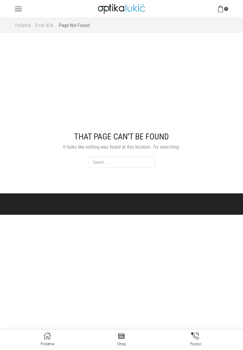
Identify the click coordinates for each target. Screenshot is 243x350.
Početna (23, 25)
